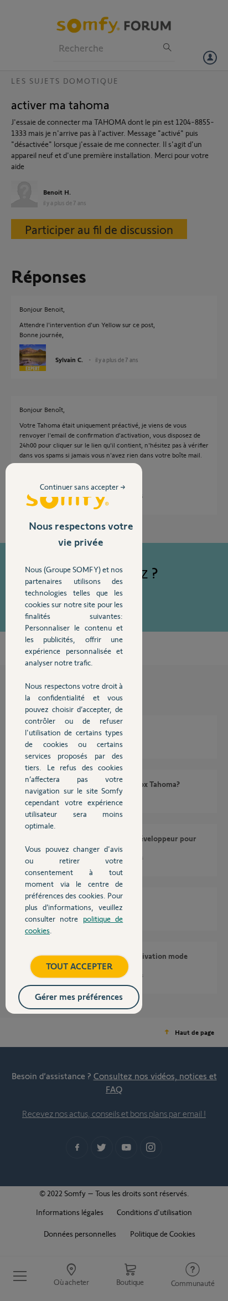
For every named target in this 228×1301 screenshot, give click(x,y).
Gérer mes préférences (79, 996)
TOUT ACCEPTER (79, 965)
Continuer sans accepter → (83, 486)
